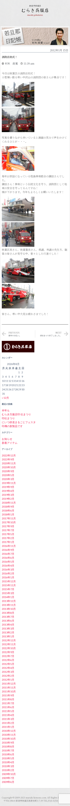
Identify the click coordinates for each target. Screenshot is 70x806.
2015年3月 (8, 593)
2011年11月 (9, 687)
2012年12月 (9, 640)
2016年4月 (8, 565)
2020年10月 (9, 467)
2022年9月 (8, 459)
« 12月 (5, 397)
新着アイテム (9, 442)
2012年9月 (8, 652)
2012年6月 (8, 659)
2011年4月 (8, 715)
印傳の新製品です (12, 426)
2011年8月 (8, 699)
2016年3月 (8, 569)
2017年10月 (9, 522)
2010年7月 (8, 750)
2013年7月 (8, 616)
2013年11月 (9, 604)
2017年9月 (8, 526)
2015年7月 (8, 589)
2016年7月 (8, 553)
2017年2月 (8, 538)
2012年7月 (8, 656)
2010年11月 (9, 734)
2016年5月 (8, 561)
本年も (6, 410)
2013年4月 (8, 624)
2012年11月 (9, 644)
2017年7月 (8, 530)
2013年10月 (9, 608)
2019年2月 (8, 498)
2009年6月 (8, 781)
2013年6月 (8, 620)
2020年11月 (9, 463)
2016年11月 (9, 545)
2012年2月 (8, 675)
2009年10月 (9, 774)
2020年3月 (8, 479)
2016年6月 (8, 557)
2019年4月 (8, 490)
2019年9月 (8, 486)
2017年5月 (8, 534)
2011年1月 (8, 726)
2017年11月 (9, 518)
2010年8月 (8, 746)
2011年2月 (8, 722)
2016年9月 (8, 549)
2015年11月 (9, 585)
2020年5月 (8, 475)
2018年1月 (8, 514)
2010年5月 (8, 758)
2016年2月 (8, 573)
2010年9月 (8, 742)
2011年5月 (8, 711)
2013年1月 (8, 636)
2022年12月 (9, 455)
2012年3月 (8, 671)
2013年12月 (9, 600)
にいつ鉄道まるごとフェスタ (19, 422)
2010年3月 (8, 766)
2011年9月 (8, 695)
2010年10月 (9, 738)
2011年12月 (9, 683)
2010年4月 (8, 762)
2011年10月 (9, 691)
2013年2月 (8, 632)
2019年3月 (8, 494)
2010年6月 (8, 754)
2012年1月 (8, 679)
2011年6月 (8, 707)
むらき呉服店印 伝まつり (16, 414)
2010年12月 (9, 730)
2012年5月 (8, 663)
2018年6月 (8, 510)
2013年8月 (8, 612)
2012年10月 (9, 648)
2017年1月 (8, 541)
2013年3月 (8, 628)
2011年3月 (8, 718)
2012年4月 (8, 667)
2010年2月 (8, 770)
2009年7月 (8, 777)
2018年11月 (9, 502)
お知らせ (7, 438)
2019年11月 (9, 482)
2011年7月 (8, 703)
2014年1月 (8, 597)
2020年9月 (8, 471)
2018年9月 (8, 506)
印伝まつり (8, 418)
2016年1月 (8, 577)
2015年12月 (9, 581)
